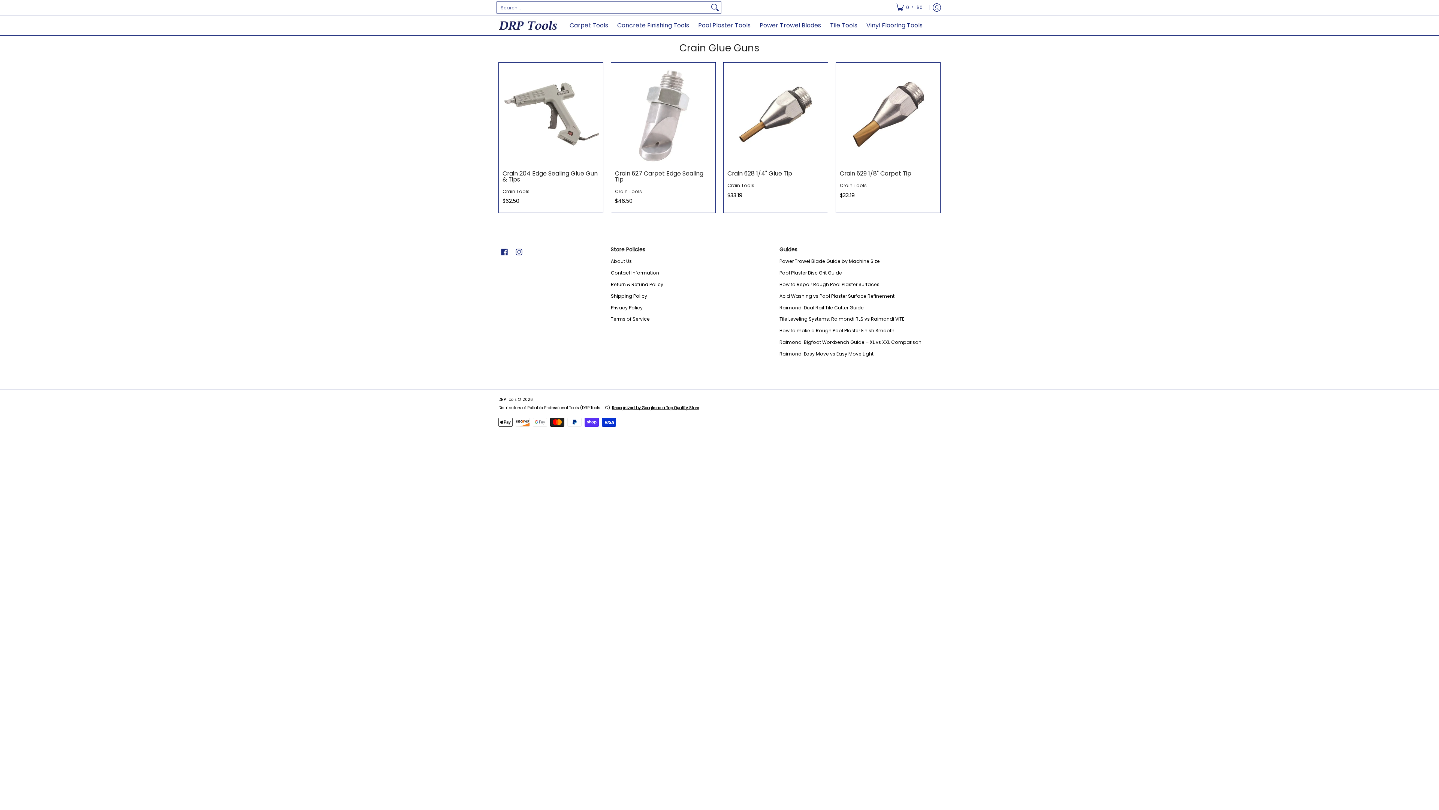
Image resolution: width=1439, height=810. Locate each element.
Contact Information (635, 273)
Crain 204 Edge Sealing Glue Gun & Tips (550, 176)
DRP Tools (507, 399)
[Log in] (936, 7)
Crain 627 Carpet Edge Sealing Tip (659, 176)
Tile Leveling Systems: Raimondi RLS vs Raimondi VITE (841, 319)
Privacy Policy (627, 307)
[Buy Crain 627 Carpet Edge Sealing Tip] (663, 114)
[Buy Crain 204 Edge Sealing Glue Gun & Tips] (551, 114)
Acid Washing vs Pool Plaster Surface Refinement (837, 296)
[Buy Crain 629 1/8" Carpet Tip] (888, 114)
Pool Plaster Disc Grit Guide (810, 273)
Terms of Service (630, 319)
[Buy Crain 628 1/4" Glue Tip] (775, 114)
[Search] (715, 7)
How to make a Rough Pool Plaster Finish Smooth (837, 330)
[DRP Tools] (528, 25)
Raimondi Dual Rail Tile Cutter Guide (821, 307)
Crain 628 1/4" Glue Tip (759, 173)
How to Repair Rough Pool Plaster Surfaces (829, 284)
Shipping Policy (629, 296)
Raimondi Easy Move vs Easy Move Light (826, 354)
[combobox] (603, 7)
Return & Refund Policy (637, 284)
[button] (504, 252)
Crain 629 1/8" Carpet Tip (875, 173)
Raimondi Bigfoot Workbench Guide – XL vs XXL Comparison (850, 342)
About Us (621, 261)
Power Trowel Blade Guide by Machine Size (829, 261)
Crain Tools (516, 191)
